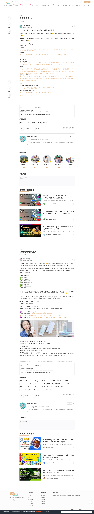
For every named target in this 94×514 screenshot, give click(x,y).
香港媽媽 (53, 381)
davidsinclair (23, 389)
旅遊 (63, 5)
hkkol (30, 381)
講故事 (39, 123)
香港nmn (67, 387)
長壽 (21, 387)
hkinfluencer (45, 381)
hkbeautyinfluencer (34, 384)
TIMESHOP (50, 384)
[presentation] (19, 159)
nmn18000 (42, 387)
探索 (33, 5)
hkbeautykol (23, 384)
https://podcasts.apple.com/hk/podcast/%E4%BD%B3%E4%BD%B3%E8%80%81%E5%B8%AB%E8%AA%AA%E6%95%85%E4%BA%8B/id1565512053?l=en (47, 55)
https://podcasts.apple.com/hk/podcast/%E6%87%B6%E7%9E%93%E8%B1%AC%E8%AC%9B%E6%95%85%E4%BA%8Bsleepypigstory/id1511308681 (47, 63)
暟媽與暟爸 (24, 164)
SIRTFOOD (58, 384)
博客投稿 (30, 506)
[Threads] (9, 105)
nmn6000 (27, 387)
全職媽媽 (66, 381)
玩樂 (70, 5)
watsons (41, 389)
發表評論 (23, 178)
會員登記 (81, 2)
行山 (83, 5)
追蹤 (72, 26)
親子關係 (45, 123)
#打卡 (61, 495)
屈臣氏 (35, 389)
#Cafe (68, 495)
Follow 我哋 (47, 114)
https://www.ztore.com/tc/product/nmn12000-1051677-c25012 (47, 317)
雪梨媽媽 (70, 164)
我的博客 (43, 504)
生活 (77, 5)
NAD (30, 389)
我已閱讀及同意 (76, 512)
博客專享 (49, 5)
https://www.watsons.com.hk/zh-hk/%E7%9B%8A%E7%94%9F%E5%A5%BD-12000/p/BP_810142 (40, 314)
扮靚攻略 (45, 112)
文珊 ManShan (47, 164)
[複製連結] (9, 109)
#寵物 (54, 495)
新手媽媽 (59, 381)
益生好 (43, 384)
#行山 (58, 495)
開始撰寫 (87, 2)
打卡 (27, 112)
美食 (59, 5)
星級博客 (44, 5)
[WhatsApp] (9, 102)
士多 (51, 389)
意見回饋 (30, 504)
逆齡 (62, 387)
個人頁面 (43, 495)
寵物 (80, 5)
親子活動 (22, 123)
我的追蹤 (43, 501)
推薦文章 (38, 5)
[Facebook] (9, 98)
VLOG (55, 5)
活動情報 (50, 112)
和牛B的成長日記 (35, 164)
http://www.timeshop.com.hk (40, 312)
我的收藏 (43, 499)
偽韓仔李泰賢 (26, 25)
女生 (66, 5)
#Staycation (73, 495)
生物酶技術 (49, 387)
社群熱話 (17, 5)
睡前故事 (33, 123)
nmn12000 (34, 387)
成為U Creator (26, 5)
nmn (64, 384)
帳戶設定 (43, 497)
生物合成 (57, 387)
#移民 (78, 495)
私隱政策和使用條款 (39, 511)
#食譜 (64, 495)
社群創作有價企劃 (8, 5)
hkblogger (37, 381)
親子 (73, 5)
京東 (47, 389)
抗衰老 (69, 384)
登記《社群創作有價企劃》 (35, 107)
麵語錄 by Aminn (58, 164)
